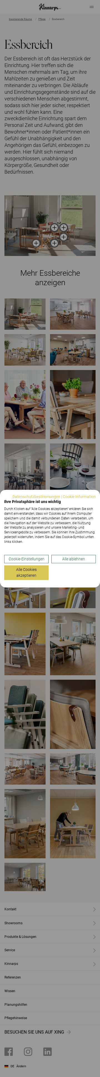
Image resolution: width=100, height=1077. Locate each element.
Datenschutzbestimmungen (36, 496)
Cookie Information (79, 496)
